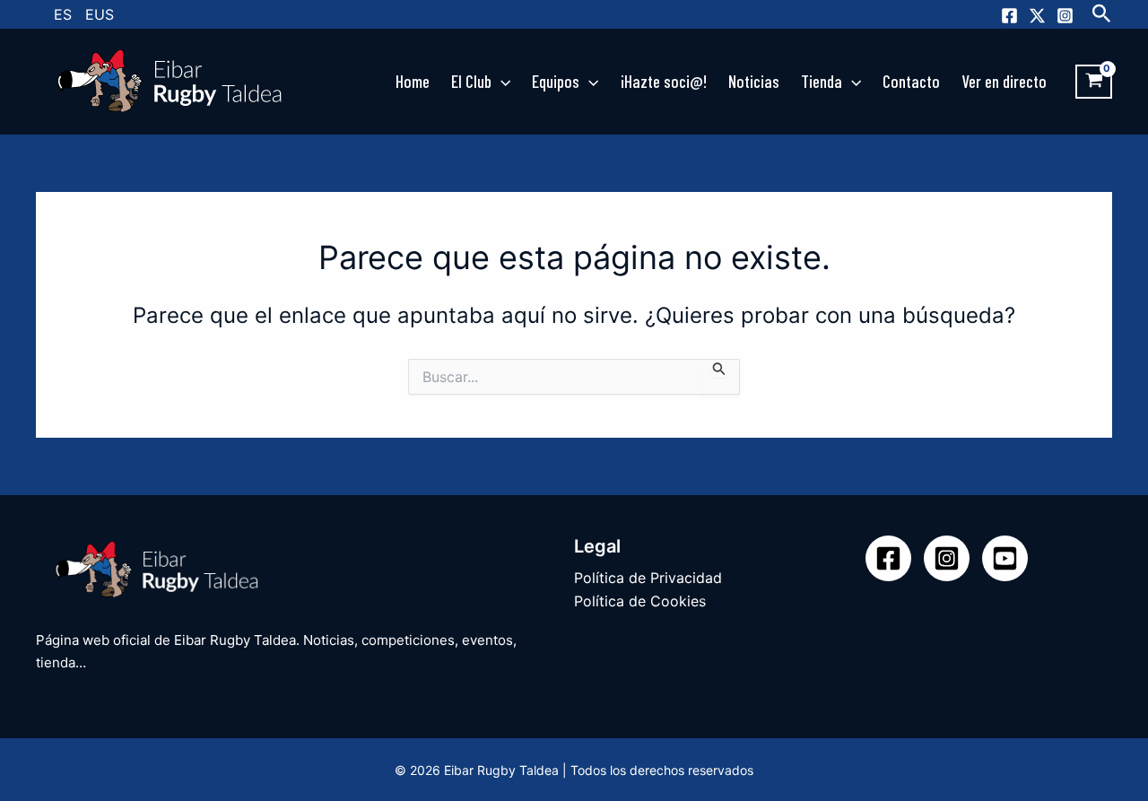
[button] (1101, 14)
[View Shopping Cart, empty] (1093, 82)
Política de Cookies (640, 601)
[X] (1037, 15)
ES (63, 14)
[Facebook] (1009, 15)
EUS (99, 14)
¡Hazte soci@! (664, 81)
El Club (471, 81)
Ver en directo (1004, 81)
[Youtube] (1005, 558)
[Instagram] (1065, 15)
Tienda (821, 81)
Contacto (911, 81)
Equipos (555, 81)
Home (413, 81)
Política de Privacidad (648, 578)
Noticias (753, 81)
